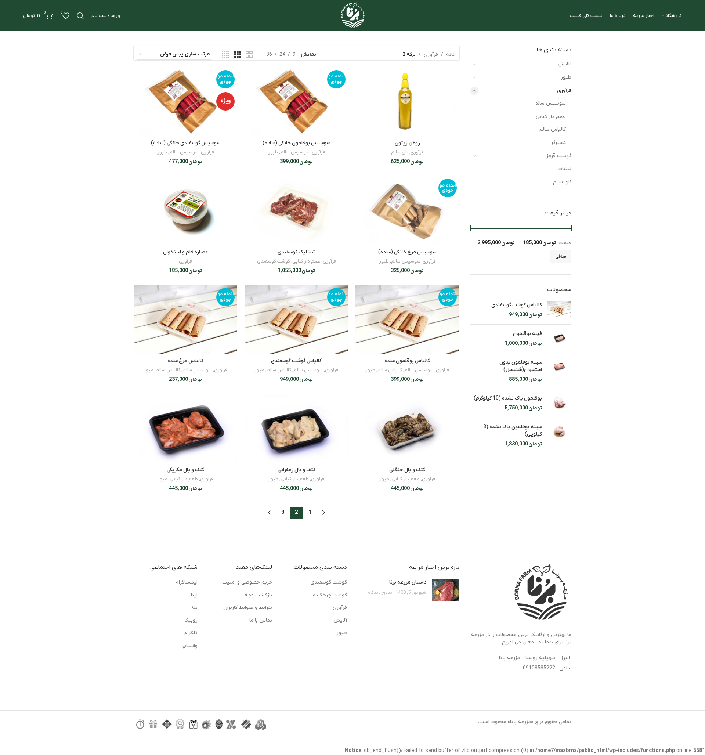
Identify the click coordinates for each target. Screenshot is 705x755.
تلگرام (191, 632)
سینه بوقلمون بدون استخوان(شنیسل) (520, 366)
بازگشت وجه (258, 595)
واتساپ (190, 645)
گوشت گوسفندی (273, 261)
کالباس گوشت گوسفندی (516, 304)
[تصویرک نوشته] (445, 590)
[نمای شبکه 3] (237, 55)
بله (194, 607)
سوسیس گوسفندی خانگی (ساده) (185, 143)
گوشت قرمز (558, 155)
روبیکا (191, 620)
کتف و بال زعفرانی (296, 469)
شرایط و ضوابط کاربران (247, 607)
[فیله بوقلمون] (559, 338)
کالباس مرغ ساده (185, 360)
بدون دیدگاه (380, 593)
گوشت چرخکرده (330, 595)
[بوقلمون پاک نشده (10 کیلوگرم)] (559, 403)
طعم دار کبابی (551, 116)
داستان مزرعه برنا (407, 582)
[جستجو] (80, 15)
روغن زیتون (407, 143)
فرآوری (564, 90)
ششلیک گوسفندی (296, 252)
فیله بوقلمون (527, 333)
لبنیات (564, 168)
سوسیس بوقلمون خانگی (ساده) (296, 143)
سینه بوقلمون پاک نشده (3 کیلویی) (512, 430)
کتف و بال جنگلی (407, 469)
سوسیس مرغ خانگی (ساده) (407, 252)
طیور (566, 77)
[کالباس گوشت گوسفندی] (559, 310)
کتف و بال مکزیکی (185, 469)
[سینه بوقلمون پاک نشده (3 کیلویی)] (559, 435)
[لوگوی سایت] (352, 15)
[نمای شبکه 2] (249, 55)
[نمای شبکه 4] (225, 55)
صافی (560, 257)
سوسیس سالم (550, 103)
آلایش (564, 64)
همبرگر (558, 142)
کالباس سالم (552, 129)
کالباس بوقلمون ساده (407, 360)
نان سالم (562, 181)
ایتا (194, 595)
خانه (451, 54)
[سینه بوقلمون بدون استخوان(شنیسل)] (559, 371)
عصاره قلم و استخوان (185, 252)
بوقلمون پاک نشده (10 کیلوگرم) (508, 398)
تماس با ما (260, 620)
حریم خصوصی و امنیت (247, 582)
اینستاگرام (187, 582)
